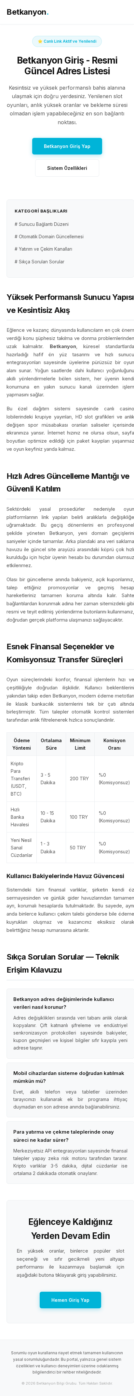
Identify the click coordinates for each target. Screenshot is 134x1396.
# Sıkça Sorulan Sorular (39, 261)
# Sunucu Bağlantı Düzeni (42, 224)
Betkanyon (28, 12)
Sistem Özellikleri (67, 168)
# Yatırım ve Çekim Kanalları (43, 249)
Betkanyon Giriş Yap (67, 146)
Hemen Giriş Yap (70, 1300)
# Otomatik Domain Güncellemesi (49, 236)
